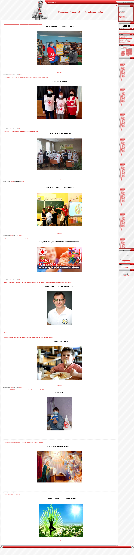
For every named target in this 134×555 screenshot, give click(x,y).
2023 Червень (122, 207)
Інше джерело (123, 259)
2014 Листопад (122, 100)
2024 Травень (122, 219)
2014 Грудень (122, 101)
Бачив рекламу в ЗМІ (125, 255)
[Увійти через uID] (124, 26)
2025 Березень (122, 229)
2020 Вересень (122, 173)
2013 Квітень (122, 80)
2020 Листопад (122, 175)
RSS (55, 2)
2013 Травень (122, 81)
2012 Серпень (122, 72)
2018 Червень (122, 145)
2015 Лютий (122, 103)
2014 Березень (122, 92)
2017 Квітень (122, 130)
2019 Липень (122, 158)
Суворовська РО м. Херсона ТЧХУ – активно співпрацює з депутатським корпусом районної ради (26, 77)
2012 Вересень (122, 73)
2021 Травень (122, 181)
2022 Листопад (122, 200)
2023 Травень (122, 206)
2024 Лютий (122, 216)
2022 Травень (122, 194)
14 (124, 52)
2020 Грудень (122, 176)
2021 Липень (122, 183)
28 (124, 55)
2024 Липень (122, 221)
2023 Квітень (122, 205)
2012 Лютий (122, 66)
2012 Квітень (122, 68)
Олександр (11, 74)
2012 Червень (122, 70)
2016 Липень (122, 121)
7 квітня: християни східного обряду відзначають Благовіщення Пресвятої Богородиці (23, 442)
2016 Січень (122, 115)
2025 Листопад (122, 238)
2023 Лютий (122, 203)
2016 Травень (122, 119)
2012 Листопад (122, 75)
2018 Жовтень (122, 149)
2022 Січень (122, 190)
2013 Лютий (122, 78)
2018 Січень (122, 140)
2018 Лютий (122, 141)
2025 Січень (122, 227)
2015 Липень (122, 108)
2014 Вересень (122, 98)
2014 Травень (122, 94)
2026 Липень (122, 246)
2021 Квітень (122, 180)
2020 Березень (122, 167)
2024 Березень (122, 217)
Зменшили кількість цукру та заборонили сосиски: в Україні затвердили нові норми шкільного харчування (28, 337)
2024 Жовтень (122, 224)
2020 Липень (122, 171)
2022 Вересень (122, 198)
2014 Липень (122, 96)
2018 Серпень (122, 147)
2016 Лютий (122, 116)
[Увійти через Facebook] (126, 26)
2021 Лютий (122, 178)
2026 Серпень (122, 247)
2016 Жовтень (122, 124)
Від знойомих (123, 256)
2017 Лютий (122, 128)
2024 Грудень (122, 226)
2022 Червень (122, 195)
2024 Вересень (122, 223)
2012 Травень (122, 69)
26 (121, 55)
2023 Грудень (122, 214)
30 (127, 55)
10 (129, 51)
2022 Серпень (122, 197)
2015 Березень (122, 104)
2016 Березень (122, 117)
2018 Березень (122, 142)
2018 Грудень (122, 151)
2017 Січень (122, 127)
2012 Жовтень (122, 74)
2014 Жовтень (122, 99)
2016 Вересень (122, 123)
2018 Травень (122, 144)
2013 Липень (122, 83)
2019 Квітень (122, 155)
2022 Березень (122, 192)
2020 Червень (122, 170)
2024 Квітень (122, 218)
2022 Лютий (122, 191)
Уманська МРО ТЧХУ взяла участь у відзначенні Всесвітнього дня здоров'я (21, 131)
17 (129, 52)
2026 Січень (122, 240)
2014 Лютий (122, 91)
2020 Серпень (122, 172)
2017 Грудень (122, 139)
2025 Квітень (122, 230)
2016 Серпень (122, 122)
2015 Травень (122, 106)
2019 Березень (122, 154)
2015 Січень (122, 102)
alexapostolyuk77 (126, 275)
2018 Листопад (122, 150)
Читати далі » (60, 72)
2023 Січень (122, 202)
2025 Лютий (122, 228)
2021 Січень (122, 177)
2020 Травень (122, 169)
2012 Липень (122, 71)
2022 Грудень (122, 201)
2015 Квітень (122, 105)
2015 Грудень (122, 114)
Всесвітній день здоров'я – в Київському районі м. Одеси (17, 183)
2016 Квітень (122, 118)
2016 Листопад (122, 125)
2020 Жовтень (122, 174)
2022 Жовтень (122, 199)
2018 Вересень (122, 148)
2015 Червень (122, 107)
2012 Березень (122, 67)
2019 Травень (122, 156)
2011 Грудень (122, 64)
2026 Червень (122, 245)
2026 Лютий (122, 241)
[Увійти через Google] (129, 26)
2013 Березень (122, 79)
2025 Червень (122, 232)
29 (126, 55)
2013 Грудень (122, 89)
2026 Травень (122, 244)
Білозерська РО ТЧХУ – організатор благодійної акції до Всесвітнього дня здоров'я (23, 24)
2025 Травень (122, 231)
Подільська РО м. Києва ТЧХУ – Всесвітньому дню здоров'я (17, 238)
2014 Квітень (122, 93)
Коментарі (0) (21, 74)
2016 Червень (122, 120)
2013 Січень (122, 77)
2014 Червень (122, 95)
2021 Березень (122, 179)
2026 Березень (122, 242)
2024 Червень (122, 220)
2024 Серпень (122, 222)
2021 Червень (122, 182)
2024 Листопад (122, 225)
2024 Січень (122, 215)
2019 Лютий (122, 153)
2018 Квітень (122, 143)
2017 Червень (122, 132)
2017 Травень (122, 131)
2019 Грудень (122, 164)
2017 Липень (122, 133)
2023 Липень (122, 208)
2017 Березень (122, 129)
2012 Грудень (122, 76)
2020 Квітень (122, 168)
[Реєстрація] (116, 5)
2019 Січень (122, 152)
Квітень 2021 (126, 47)
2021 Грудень (122, 189)
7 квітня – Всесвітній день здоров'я (12, 494)
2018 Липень (122, 146)
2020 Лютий (122, 166)
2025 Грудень (122, 239)
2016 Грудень (122, 126)
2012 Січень (122, 65)
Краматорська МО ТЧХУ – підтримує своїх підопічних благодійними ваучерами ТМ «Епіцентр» (25, 389)
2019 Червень (122, 157)
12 (121, 52)
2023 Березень (122, 204)
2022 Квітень (122, 193)
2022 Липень (122, 196)
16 (127, 52)
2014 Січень (122, 90)
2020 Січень (122, 165)
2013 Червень (122, 82)
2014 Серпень (122, 97)
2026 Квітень (122, 243)
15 (126, 52)
